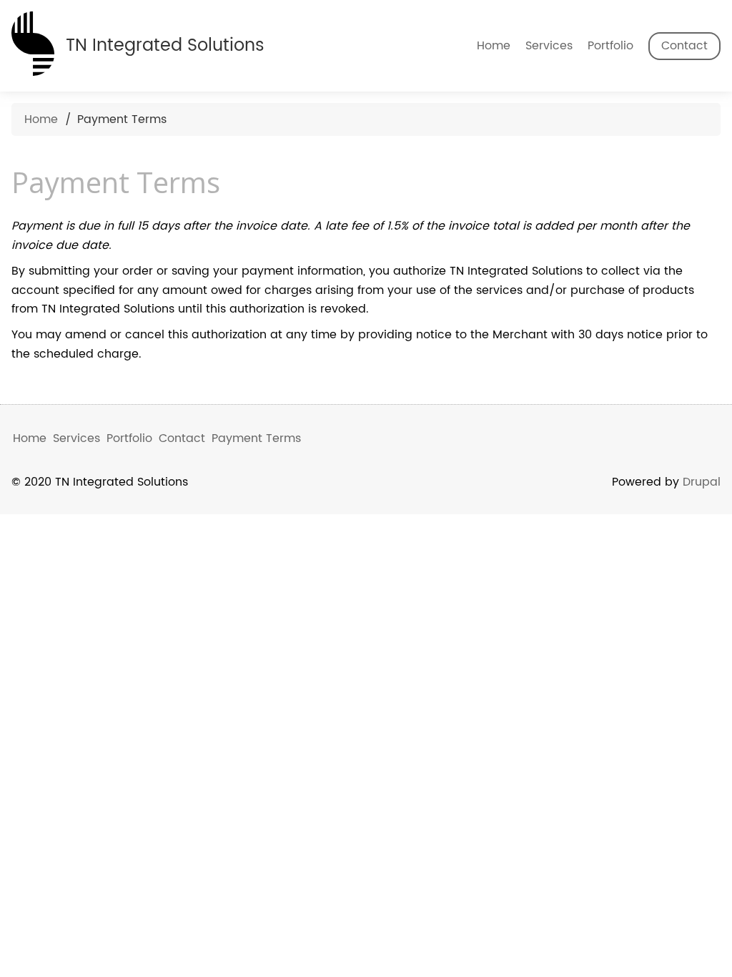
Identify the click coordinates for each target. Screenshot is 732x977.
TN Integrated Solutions (165, 45)
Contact (684, 45)
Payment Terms (256, 438)
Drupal (702, 482)
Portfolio (610, 45)
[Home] (33, 41)
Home (493, 45)
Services (549, 45)
